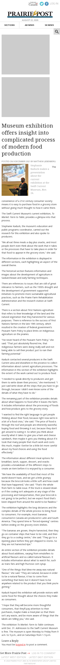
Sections (9, 25)
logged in (21, 644)
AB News (29, 25)
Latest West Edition (13, 657)
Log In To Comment (44, 653)
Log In (54, 3)
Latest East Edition (41, 657)
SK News (49, 25)
